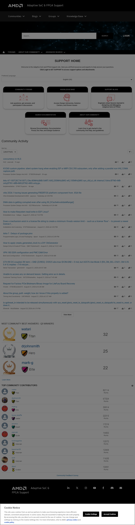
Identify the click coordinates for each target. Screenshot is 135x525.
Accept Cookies (110, 514)
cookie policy (9, 522)
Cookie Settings (91, 514)
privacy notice (72, 520)
